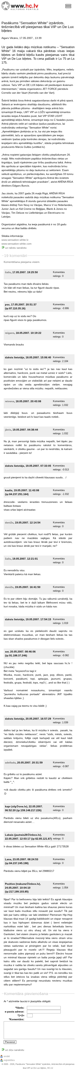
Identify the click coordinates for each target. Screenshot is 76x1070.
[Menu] (68, 6)
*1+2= (21, 1015)
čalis (8, 272)
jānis (8, 429)
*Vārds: (19, 1007)
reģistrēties (9, 1060)
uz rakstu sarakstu (15, 247)
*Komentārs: (16, 1019)
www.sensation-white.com (16, 243)
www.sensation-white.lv (14, 239)
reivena (9, 401)
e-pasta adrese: (14, 1011)
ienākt (7, 1056)
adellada (10, 762)
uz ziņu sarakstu (14, 1049)
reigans (9, 332)
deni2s (9, 522)
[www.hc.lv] (20, 5)
